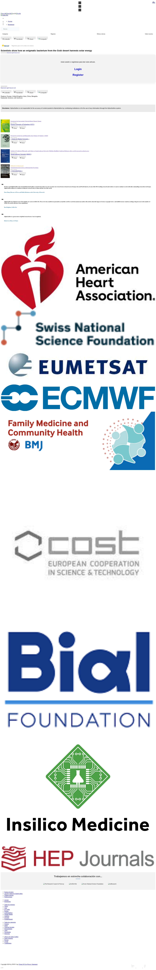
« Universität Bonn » (17, 171)
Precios (6, 940)
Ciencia (6, 924)
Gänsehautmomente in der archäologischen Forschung (24, 167)
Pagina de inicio (8, 892)
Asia (5, 908)
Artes (5, 930)
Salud (6, 925)
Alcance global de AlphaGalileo (13, 893)
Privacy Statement (32, 964)
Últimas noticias (8, 895)
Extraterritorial (8, 919)
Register (78, 74)
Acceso (10, 21)
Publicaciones (8, 897)
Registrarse (11, 24)
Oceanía (6, 917)
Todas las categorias (10, 922)
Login (78, 69)
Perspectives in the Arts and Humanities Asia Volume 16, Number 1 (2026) (29, 135)
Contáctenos (7, 943)
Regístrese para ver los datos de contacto (23, 45)
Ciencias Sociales (9, 927)
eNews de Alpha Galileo (11, 937)
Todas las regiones (9, 904)
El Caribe (7, 909)
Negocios (7, 933)
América (6, 916)
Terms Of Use (23, 964)
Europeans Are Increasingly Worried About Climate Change (26, 121)
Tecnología (7, 932)
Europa (6, 911)
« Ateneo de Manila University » (20, 139)
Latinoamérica (8, 913)
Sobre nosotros (8, 938)
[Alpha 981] (4, 15)
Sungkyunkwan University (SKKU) (21, 154)
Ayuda (6, 941)
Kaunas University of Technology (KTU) (22, 124)
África (6, 906)
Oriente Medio (8, 914)
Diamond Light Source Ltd (13, 52)
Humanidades (8, 929)
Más (153, 2)
